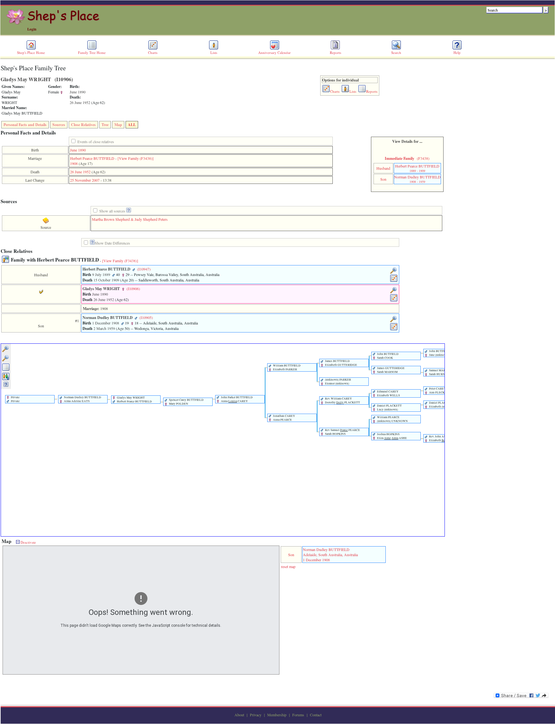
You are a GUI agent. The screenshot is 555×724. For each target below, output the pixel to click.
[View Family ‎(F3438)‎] (120, 260)
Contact (316, 714)
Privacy (255, 714)
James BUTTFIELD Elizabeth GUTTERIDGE (340, 363)
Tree (105, 124)
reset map (288, 566)
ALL (132, 124)
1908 (74, 163)
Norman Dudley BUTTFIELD (417, 179)
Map (118, 124)
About (239, 714)
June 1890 (78, 149)
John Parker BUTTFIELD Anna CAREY (236, 399)
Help (457, 52)
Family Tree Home (92, 52)
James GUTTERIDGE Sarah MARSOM (390, 370)
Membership (276, 714)
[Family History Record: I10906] (394, 300)
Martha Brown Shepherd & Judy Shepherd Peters (130, 219)
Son (383, 179)
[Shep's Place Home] (53, 23)
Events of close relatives (95, 141)
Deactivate (28, 542)
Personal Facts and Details (25, 124)
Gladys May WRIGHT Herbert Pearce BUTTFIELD (134, 399)
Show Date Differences (112, 243)
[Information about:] (92, 243)
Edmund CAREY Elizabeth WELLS (388, 393)
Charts (152, 52)
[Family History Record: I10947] (394, 280)
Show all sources (112, 210)
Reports (335, 52)
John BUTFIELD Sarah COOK (387, 356)
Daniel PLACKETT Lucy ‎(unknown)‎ (389, 407)
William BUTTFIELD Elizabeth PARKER (286, 367)
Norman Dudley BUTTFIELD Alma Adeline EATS (82, 399)
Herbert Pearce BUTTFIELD (92, 158)
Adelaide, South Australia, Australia (330, 554)
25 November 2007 (85, 180)
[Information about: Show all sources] (128, 211)
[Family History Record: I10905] (394, 329)
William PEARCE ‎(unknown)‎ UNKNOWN (392, 419)
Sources (58, 124)
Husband (383, 168)
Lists (213, 52)
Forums (298, 714)
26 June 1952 (80, 171)
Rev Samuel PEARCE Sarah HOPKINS (342, 432)
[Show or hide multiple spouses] (6, 379)
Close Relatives (83, 124)
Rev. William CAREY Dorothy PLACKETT (342, 400)
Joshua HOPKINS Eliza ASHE (391, 436)
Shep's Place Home (31, 52)
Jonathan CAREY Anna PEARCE (283, 418)
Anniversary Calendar (274, 52)
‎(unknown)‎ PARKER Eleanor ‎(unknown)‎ (337, 381)
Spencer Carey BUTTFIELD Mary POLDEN (186, 402)
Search (396, 52)
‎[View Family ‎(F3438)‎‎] (136, 158)
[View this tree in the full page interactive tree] (6, 369)
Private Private (15, 399)
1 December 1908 (316, 559)
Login (31, 29)
